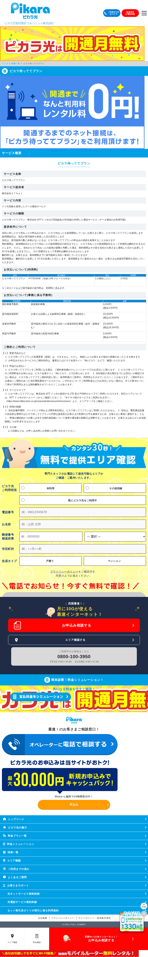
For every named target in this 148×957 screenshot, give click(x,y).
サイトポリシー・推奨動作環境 (94, 918)
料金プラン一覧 (17, 835)
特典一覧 (13, 852)
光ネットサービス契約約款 (24, 893)
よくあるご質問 (17, 877)
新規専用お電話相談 (130, 13)
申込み (74, 804)
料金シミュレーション (20, 844)
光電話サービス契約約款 (22, 902)
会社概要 (42, 918)
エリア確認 (14, 860)
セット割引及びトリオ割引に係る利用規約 (33, 910)
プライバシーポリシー (62, 918)
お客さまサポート (18, 885)
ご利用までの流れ (18, 869)
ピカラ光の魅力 (17, 827)
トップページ (16, 819)
